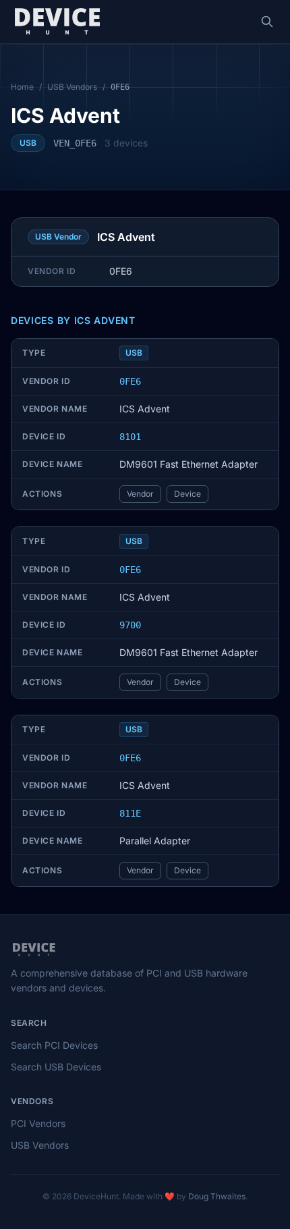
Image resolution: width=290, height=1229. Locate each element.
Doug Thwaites (216, 1196)
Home (22, 87)
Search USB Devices (56, 1066)
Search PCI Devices (54, 1045)
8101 (130, 436)
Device (187, 494)
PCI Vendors (38, 1123)
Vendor (140, 494)
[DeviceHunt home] (57, 21)
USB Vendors (72, 87)
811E (130, 813)
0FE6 (130, 381)
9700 (130, 625)
